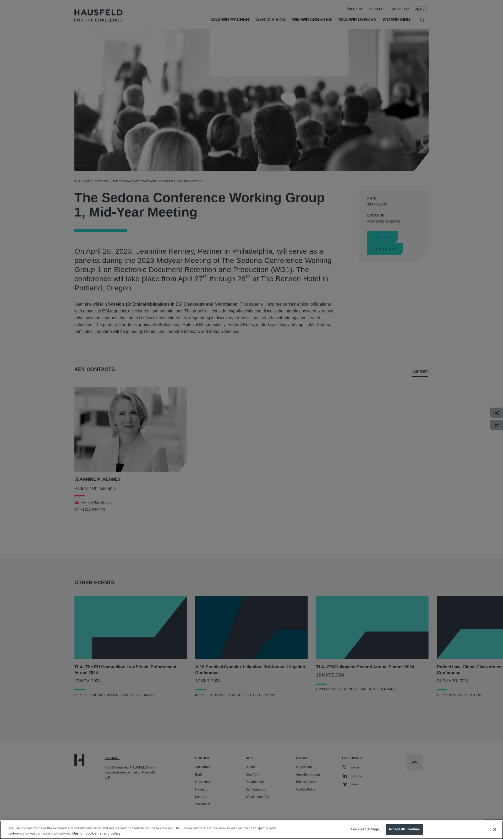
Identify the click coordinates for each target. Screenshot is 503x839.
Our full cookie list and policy (96, 833)
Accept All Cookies (404, 829)
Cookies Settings (365, 829)
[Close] (494, 829)
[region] (251, 829)
